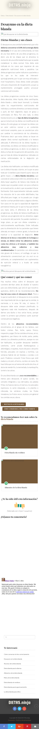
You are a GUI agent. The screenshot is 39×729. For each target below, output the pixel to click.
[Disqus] (19, 547)
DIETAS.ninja (19, 4)
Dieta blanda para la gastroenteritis (15, 687)
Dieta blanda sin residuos (15, 453)
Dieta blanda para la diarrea (12, 668)
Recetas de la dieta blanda (14, 404)
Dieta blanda (9, 15)
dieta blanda (7, 419)
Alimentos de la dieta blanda (16, 487)
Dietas (3, 15)
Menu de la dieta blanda (11, 678)
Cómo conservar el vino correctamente (19, 409)
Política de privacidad (23, 720)
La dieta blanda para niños (12, 692)
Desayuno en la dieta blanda (13, 659)
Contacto (11, 720)
